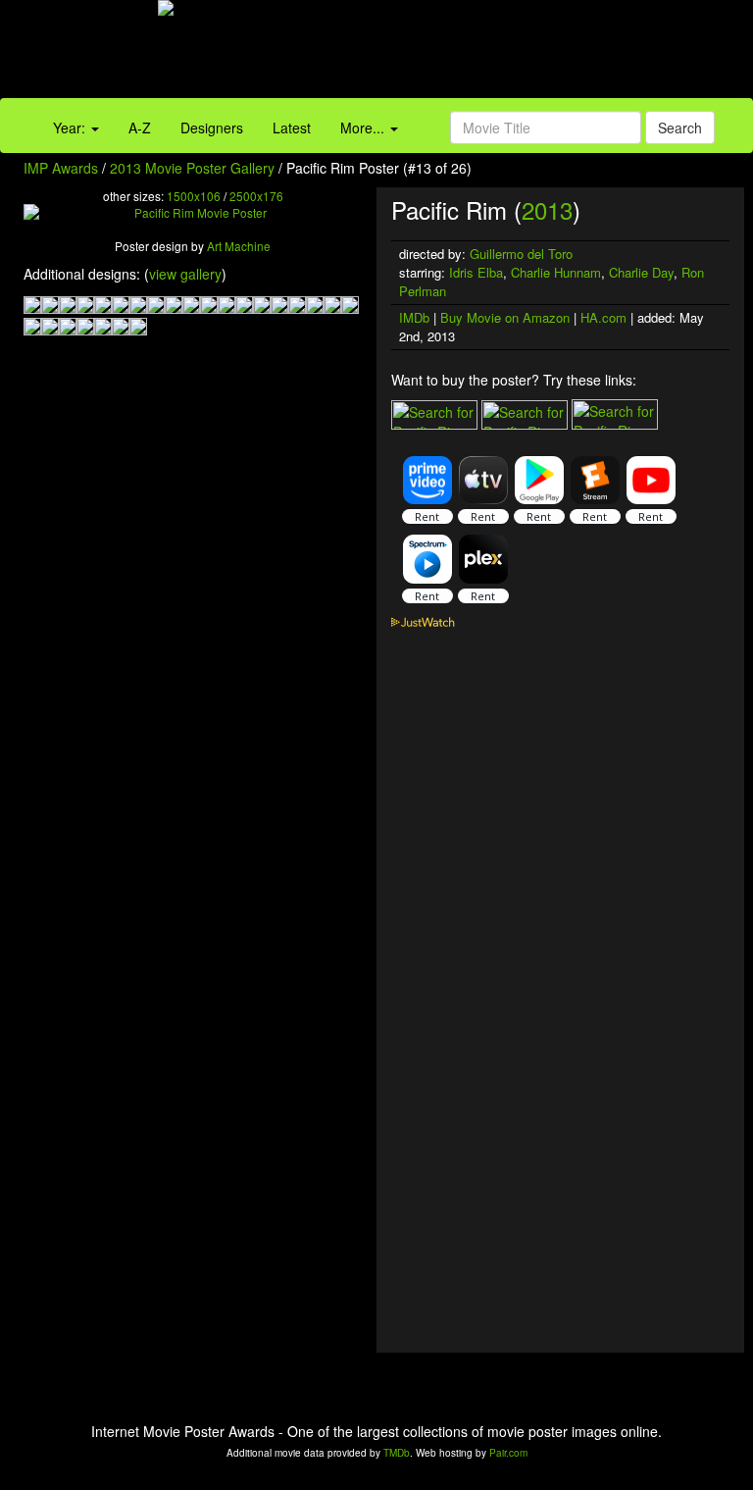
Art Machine (239, 245)
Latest (292, 127)
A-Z (139, 127)
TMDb (396, 1453)
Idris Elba (476, 272)
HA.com (603, 317)
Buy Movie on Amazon (505, 317)
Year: (71, 127)
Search (680, 127)
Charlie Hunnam (556, 272)
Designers (211, 127)
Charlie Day (641, 272)
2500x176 (256, 195)
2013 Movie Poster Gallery (192, 168)
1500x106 (194, 195)
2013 (547, 209)
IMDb (414, 317)
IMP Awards (61, 168)
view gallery (185, 273)
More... (364, 127)
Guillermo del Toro (521, 253)
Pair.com (508, 1453)
